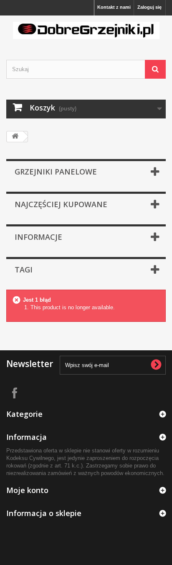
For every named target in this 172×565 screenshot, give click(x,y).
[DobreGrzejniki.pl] (86, 30)
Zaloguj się (149, 7)
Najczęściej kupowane (61, 204)
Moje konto (27, 490)
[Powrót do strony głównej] (15, 136)
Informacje (38, 237)
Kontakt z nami (114, 7)
